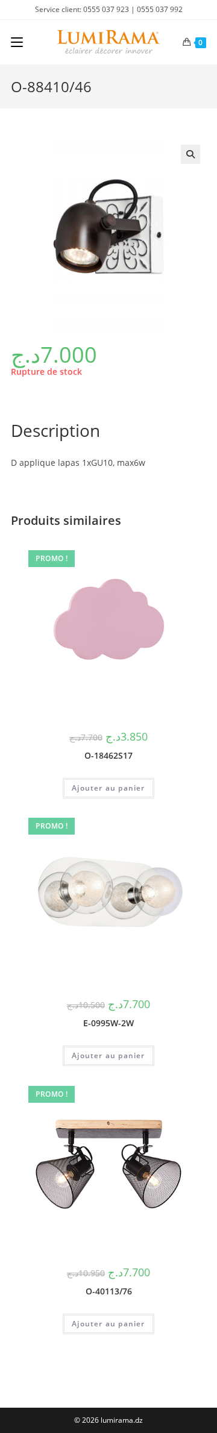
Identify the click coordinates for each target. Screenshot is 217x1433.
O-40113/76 (109, 1291)
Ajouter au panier (108, 788)
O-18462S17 (108, 755)
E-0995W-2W (108, 1023)
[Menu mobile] (17, 42)
